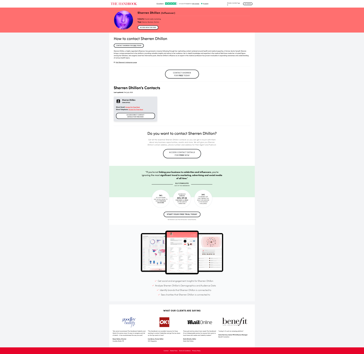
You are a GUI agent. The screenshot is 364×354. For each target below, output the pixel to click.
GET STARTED (248, 3)
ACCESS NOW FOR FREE (148, 27)
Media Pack (173, 351)
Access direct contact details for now (135, 116)
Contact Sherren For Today (128, 45)
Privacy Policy (196, 351)
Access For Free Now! (132, 107)
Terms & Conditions (185, 351)
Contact (166, 351)
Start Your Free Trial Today (182, 214)
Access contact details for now (182, 153)
